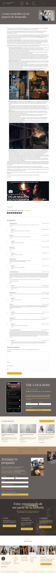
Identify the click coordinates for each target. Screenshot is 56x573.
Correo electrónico (10, 365)
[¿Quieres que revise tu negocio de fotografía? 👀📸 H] (4, 550)
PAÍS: (16, 476)
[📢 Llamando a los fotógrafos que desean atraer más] (51, 550)
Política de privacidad (33, 406)
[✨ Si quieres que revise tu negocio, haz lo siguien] (32, 550)
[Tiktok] (6, 566)
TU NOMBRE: (28, 402)
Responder (11, 226)
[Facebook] (2, 566)
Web (8, 369)
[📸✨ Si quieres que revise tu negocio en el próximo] (42, 550)
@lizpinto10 (28, 541)
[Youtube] (5, 566)
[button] (7, 213)
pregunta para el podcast (7, 484)
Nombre (8, 362)
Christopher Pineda (13, 223)
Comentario (9, 351)
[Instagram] (3, 566)
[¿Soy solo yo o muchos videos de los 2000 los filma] (23, 550)
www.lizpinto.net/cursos (11, 167)
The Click (20, 36)
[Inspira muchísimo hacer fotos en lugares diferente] (14, 550)
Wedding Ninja (25, 36)
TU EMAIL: (40, 402)
